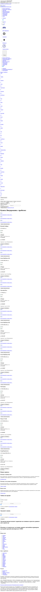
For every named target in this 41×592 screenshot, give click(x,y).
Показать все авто (4, 197)
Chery (4, 536)
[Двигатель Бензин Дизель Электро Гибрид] (2, 203)
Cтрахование (5, 574)
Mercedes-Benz (5, 546)
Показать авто (4, 207)
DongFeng (4, 539)
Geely (4, 540)
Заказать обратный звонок (5, 256)
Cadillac (4, 556)
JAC (3, 542)
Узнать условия (3, 486)
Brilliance (4, 555)
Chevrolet (4, 537)
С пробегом (5, 72)
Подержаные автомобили (7, 69)
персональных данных (13, 506)
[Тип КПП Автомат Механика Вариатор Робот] (7, 203)
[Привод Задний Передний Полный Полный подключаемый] (10, 202)
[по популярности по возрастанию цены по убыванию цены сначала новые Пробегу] (4, 206)
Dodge (4, 565)
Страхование (5, 14)
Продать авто (8, 3)
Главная (4, 68)
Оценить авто (2, 493)
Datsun (4, 564)
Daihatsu (4, 563)
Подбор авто (5, 570)
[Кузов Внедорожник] (3, 202)
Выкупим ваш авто (6, 11)
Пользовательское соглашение (17, 584)
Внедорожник (5, 70)
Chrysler (4, 560)
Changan (4, 535)
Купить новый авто (6, 8)
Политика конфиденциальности (6, 584)
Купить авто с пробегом (7, 9)
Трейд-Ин (4, 10)
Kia (3, 543)
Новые (1, 72)
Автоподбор (5, 15)
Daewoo (4, 562)
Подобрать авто (3, 3)
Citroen (4, 538)
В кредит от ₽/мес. (5, 308)
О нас (4, 16)
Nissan (4, 548)
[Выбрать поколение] (17, 201)
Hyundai (4, 541)
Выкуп (4, 571)
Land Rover (5, 544)
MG (3, 547)
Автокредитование (6, 12)
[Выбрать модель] (10, 201)
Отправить (2, 508)
